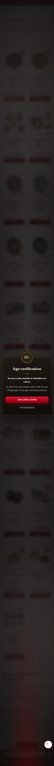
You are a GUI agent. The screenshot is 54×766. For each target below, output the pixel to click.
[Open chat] (48, 745)
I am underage (27, 407)
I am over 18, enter (27, 399)
